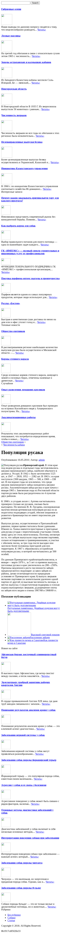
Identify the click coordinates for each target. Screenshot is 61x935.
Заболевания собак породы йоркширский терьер (28, 760)
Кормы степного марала (15, 359)
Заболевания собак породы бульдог (21, 888)
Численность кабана (14, 444)
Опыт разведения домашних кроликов (23, 389)
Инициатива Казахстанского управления (24, 168)
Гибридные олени (11, 9)
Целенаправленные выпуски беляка (21, 142)
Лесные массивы (10, 35)
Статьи (11, 920)
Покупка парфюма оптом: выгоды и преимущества (30, 278)
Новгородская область (14, 89)
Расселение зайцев (40, 637)
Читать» (41, 29)
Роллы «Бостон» (10, 303)
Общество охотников (13, 331)
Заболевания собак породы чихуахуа (21, 862)
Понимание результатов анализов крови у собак (28, 710)
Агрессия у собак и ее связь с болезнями (23, 785)
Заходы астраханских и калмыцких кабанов (26, 62)
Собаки (11, 917)
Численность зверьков (14, 115)
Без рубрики (14, 915)
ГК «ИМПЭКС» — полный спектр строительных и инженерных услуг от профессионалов (30, 252)
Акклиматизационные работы (18, 417)
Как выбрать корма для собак (18, 225)
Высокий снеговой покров (45, 634)
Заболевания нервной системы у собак (23, 735)
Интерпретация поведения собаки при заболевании (30, 838)
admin (42, 460)
